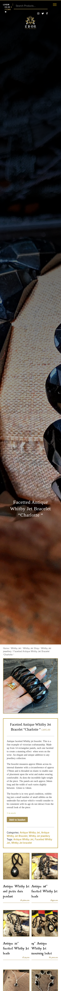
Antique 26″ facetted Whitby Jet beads (44, 890)
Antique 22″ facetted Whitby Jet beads (16, 947)
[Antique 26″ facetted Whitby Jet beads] (45, 866)
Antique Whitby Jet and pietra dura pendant (16, 890)
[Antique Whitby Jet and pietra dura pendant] (16, 866)
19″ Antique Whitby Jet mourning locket (42, 947)
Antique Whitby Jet (30, 832)
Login (6, 4)
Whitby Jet (16, 648)
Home (6, 648)
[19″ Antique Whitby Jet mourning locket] (45, 923)
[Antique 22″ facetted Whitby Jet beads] (16, 923)
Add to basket (17, 819)
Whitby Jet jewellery (39, 836)
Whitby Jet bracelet (21, 842)
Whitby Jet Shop (31, 648)
